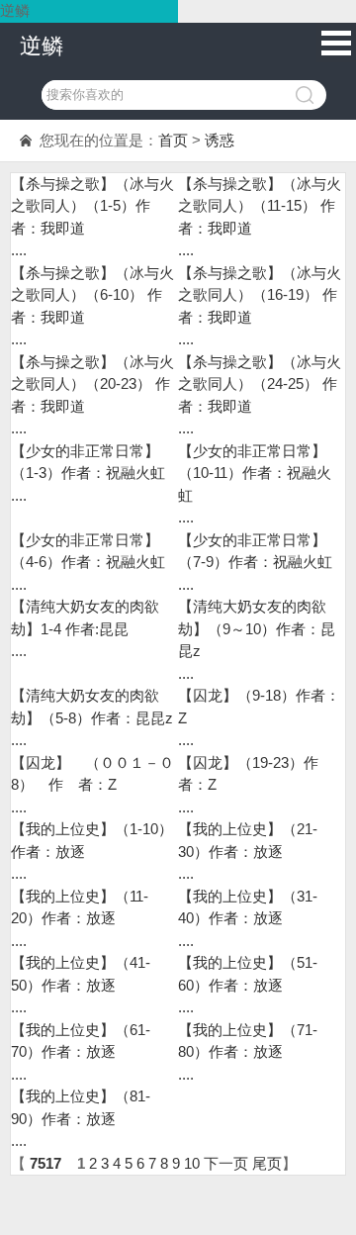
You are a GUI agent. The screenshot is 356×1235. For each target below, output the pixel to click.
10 (192, 1163)
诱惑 (219, 140)
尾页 (267, 1163)
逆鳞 (41, 46)
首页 (173, 140)
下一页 (226, 1163)
